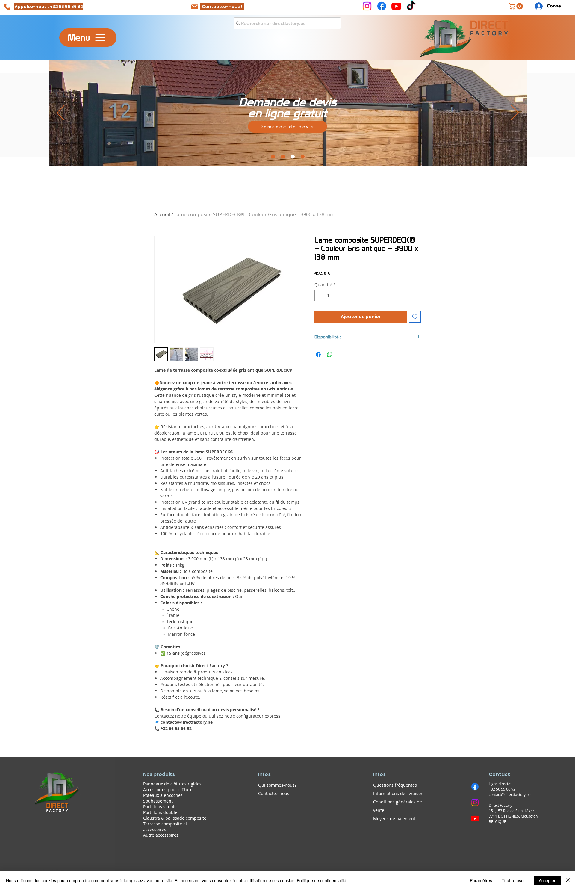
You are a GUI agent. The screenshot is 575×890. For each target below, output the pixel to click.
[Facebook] (382, 6)
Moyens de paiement (394, 818)
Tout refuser (513, 880)
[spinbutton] (328, 295)
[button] (516, 6)
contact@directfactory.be (510, 794)
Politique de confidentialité (321, 880)
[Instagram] (367, 6)
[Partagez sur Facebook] (318, 354)
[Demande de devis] (293, 156)
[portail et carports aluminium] (273, 156)
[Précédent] (60, 113)
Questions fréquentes (395, 785)
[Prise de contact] (303, 156)
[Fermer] (567, 880)
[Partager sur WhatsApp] (329, 354)
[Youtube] (396, 6)
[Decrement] (319, 295)
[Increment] (337, 295)
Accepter (547, 880)
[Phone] (7, 6)
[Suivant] (515, 113)
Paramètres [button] (481, 880)
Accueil (162, 214)
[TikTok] (411, 6)
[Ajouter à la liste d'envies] (415, 317)
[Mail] (194, 6)
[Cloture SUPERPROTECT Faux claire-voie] (283, 156)
